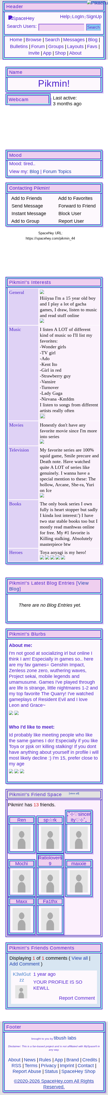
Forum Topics (57, 171)
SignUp (94, 16)
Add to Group (24, 221)
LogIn (78, 16)
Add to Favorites (75, 198)
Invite (34, 53)
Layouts (75, 46)
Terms (31, 1065)
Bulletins (19, 46)
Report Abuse (27, 1071)
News (30, 1059)
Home (16, 39)
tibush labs (65, 1038)
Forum (38, 46)
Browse (33, 39)
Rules (45, 1059)
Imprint (67, 1065)
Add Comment (24, 964)
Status (51, 1071)
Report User (70, 221)
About (75, 53)
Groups (56, 46)
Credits (89, 1059)
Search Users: (22, 26)
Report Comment (76, 998)
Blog (93, 39)
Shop (60, 53)
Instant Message (28, 213)
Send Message (26, 206)
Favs (92, 46)
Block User (69, 213)
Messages (74, 39)
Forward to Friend (76, 206)
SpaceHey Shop (78, 1071)
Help (65, 16)
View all (80, 958)
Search (93, 27)
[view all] (74, 793)
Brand (72, 1059)
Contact (86, 1065)
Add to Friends (26, 198)
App (47, 53)
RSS (16, 1065)
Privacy (48, 1065)
